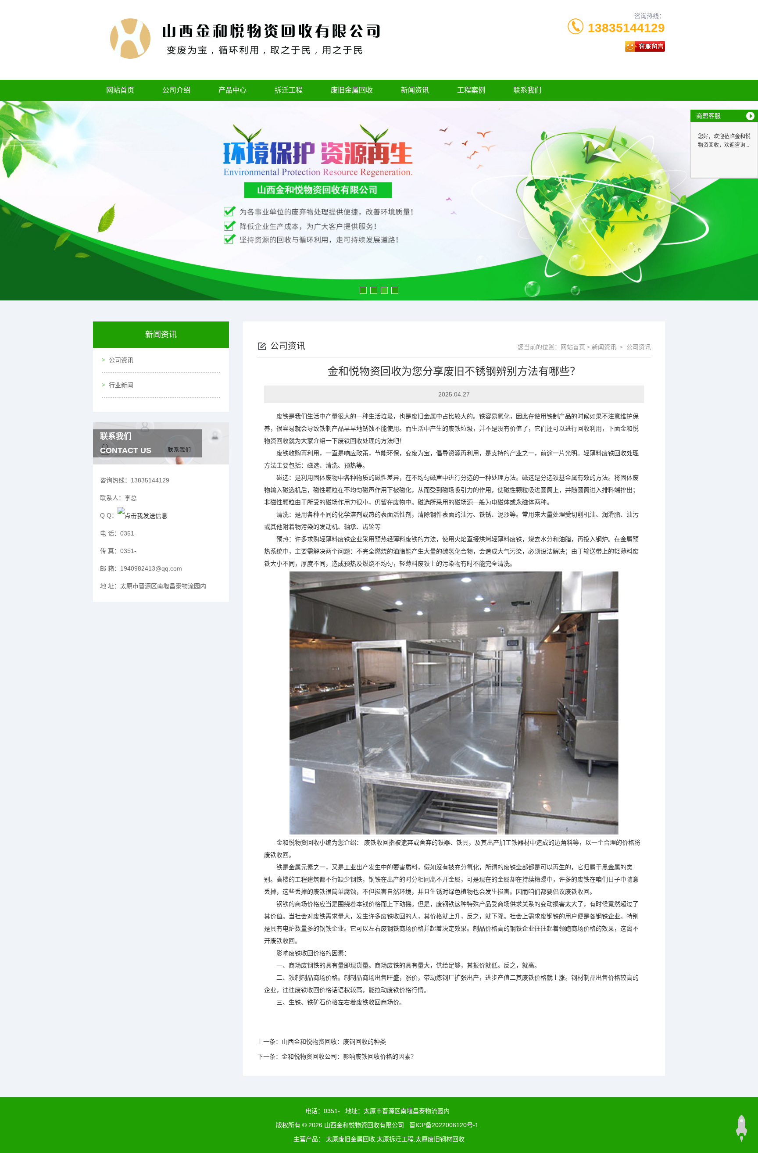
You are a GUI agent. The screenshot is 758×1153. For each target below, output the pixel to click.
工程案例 (471, 90)
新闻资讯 (415, 90)
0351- (332, 1110)
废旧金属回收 (352, 90)
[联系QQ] (143, 515)
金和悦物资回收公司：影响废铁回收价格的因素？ (349, 1056)
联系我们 (527, 90)
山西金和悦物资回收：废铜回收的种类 (334, 1041)
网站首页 (120, 90)
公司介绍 (176, 90)
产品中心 (232, 90)
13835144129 (626, 28)
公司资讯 (121, 360)
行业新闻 (121, 385)
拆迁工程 (289, 90)
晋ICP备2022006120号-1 (444, 1124)
